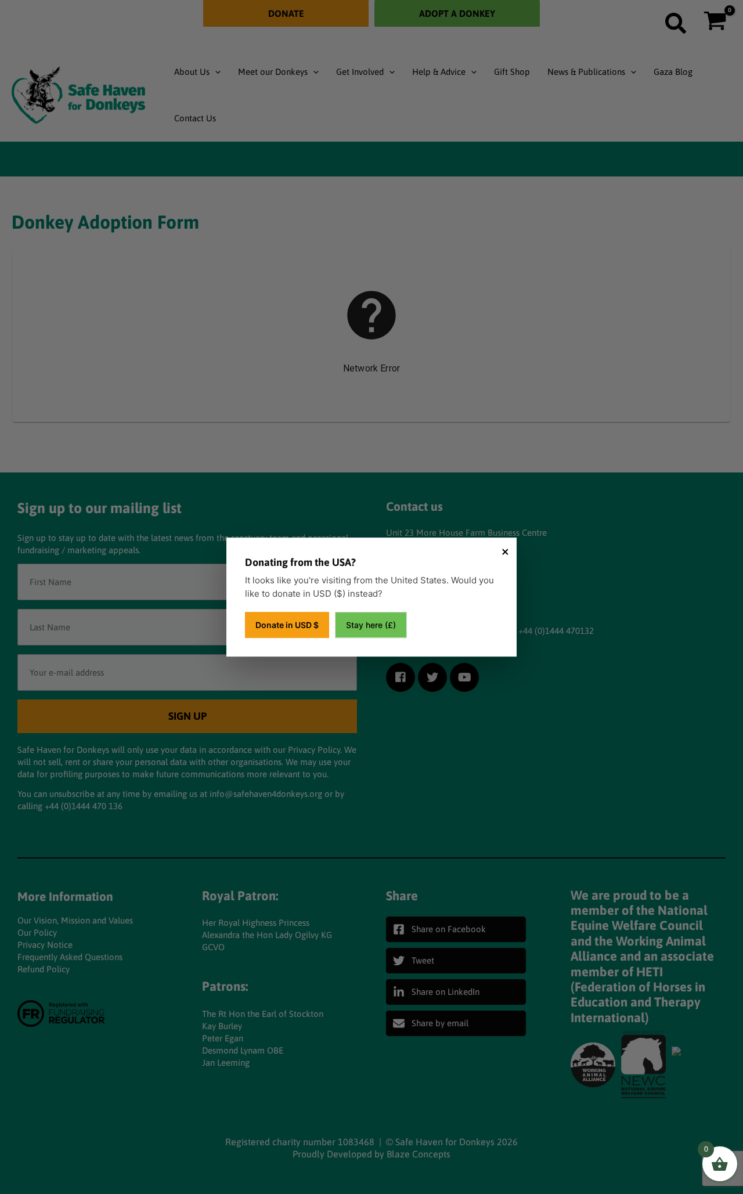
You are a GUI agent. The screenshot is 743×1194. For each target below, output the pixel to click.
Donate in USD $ (287, 625)
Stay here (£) (371, 625)
